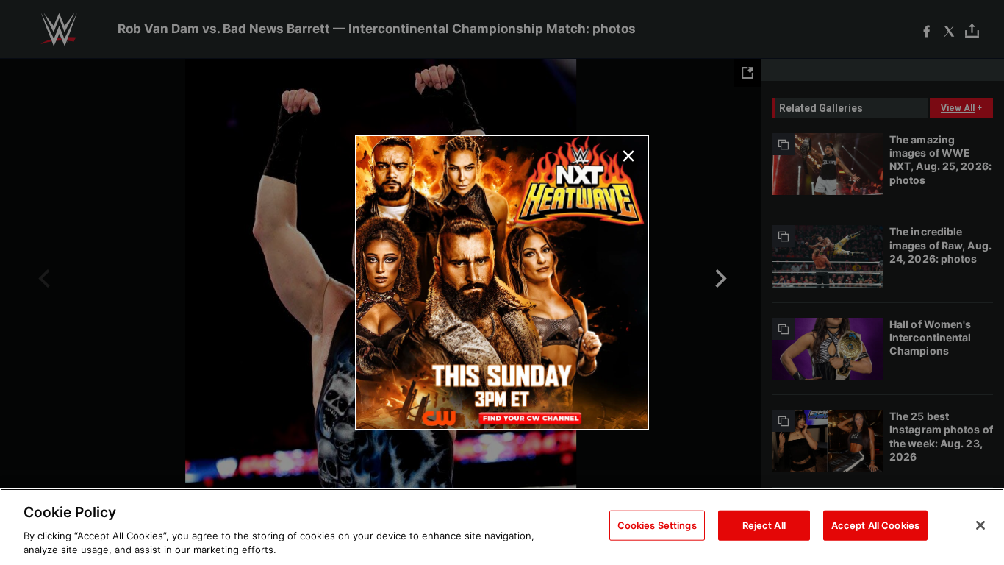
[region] (502, 526)
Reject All (764, 525)
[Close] (980, 525)
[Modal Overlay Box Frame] (502, 282)
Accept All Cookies (875, 525)
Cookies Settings (657, 525)
